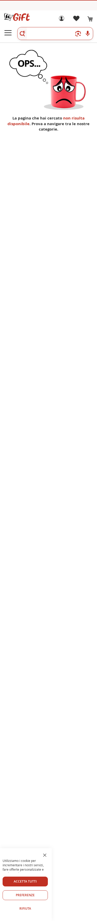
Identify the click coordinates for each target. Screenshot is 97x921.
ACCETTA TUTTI (25, 881)
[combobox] (55, 33)
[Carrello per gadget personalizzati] (90, 18)
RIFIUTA (25, 908)
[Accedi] (61, 19)
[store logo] (17, 17)
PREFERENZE (25, 895)
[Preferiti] (76, 19)
